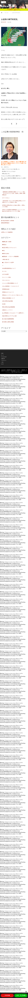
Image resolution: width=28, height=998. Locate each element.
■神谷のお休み (5, 253)
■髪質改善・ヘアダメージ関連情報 (10, 256)
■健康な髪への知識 (6, 241)
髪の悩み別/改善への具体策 (7, 220)
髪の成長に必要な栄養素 (8, 321)
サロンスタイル (6, 280)
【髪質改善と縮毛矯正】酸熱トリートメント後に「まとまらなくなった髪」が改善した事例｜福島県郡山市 (13, 193)
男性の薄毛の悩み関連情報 (8, 307)
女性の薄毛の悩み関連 (7, 301)
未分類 (3, 304)
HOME (2, 353)
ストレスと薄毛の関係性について (10, 283)
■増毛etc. (4, 244)
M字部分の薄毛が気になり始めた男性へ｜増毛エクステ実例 (13, 206)
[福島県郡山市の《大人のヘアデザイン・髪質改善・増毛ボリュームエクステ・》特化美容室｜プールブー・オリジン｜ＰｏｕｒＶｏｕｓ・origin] (3, 2)
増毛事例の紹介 (6, 289)
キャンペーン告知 (6, 277)
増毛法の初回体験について (8, 298)
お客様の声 (3, 358)
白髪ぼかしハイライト (7, 310)
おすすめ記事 (5, 274)
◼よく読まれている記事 (8, 262)
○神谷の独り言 (5, 259)
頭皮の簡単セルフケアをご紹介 (9, 315)
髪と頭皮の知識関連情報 (8, 318)
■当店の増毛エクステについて (9, 247)
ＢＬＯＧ (9, 22)
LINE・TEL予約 (20, 995)
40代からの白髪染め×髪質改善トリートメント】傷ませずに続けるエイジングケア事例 (13, 210)
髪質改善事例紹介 (5, 222)
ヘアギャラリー (3, 360)
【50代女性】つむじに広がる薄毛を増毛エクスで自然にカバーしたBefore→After (13, 201)
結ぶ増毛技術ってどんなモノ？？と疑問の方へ (13, 313)
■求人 (3, 250)
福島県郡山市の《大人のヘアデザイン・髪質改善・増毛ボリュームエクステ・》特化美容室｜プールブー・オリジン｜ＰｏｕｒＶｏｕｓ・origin (14, 371)
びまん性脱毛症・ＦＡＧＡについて (10, 286)
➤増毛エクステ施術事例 (6, 232)
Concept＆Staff (3, 356)
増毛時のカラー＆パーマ (8, 292)
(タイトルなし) (5, 197)
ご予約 (2, 362)
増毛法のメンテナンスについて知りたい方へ (12, 295)
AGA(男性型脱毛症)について (9, 268)
